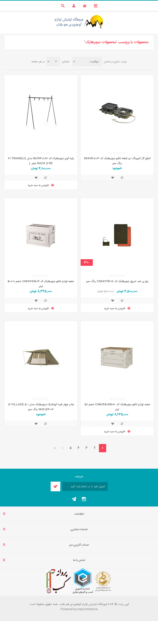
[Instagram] (84, 499)
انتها (55, 448)
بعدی (62, 448)
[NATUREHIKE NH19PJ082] (40, 111)
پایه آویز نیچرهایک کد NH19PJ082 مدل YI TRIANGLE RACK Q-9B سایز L (41, 161)
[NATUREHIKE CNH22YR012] (117, 234)
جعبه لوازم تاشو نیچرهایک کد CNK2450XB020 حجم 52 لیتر (117, 407)
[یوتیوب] (74, 499)
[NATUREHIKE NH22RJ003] (117, 111)
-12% (87, 262)
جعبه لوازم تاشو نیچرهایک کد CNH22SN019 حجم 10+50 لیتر (41, 284)
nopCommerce (87, 609)
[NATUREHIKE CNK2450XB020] (117, 357)
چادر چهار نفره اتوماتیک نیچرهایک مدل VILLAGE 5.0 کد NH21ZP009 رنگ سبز (41, 407)
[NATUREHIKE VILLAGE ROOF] (40, 357)
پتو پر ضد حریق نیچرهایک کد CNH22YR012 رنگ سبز (117, 281)
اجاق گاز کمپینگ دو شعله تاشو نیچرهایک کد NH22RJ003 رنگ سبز (117, 161)
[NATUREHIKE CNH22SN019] (40, 234)
